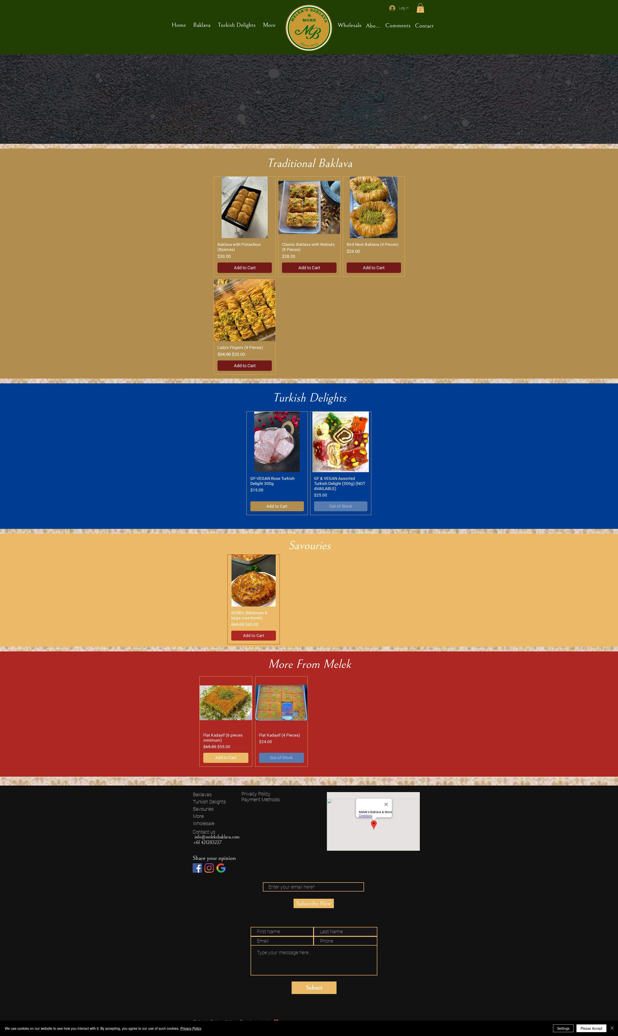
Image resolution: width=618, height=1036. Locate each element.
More (198, 816)
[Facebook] (197, 868)
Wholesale (203, 823)
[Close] (612, 1028)
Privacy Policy (255, 794)
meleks (333, 746)
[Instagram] (209, 868)
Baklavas (202, 794)
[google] (221, 868)
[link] (420, 8)
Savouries (203, 809)
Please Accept (591, 1028)
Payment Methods (261, 799)
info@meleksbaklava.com (217, 837)
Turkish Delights (209, 802)
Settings (563, 1028)
